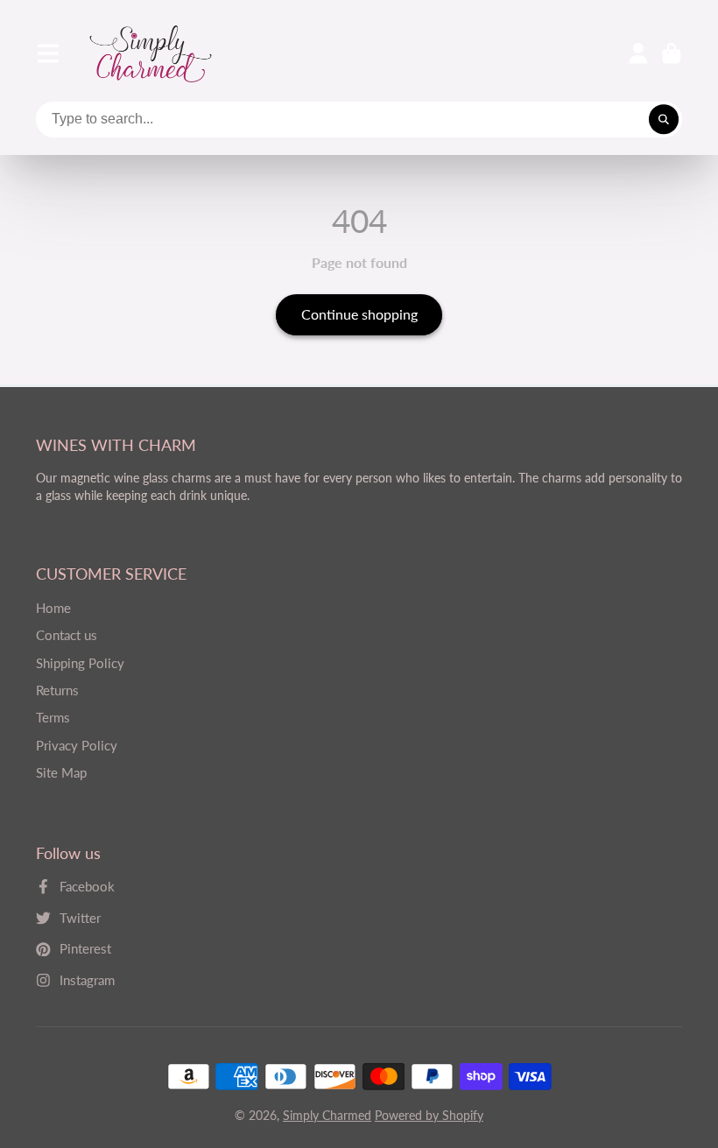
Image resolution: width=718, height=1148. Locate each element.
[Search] (664, 120)
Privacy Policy (76, 745)
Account (638, 53)
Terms (53, 717)
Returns (57, 690)
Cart (671, 53)
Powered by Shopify (429, 1115)
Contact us (66, 635)
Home (53, 608)
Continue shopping (359, 314)
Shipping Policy (80, 663)
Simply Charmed (327, 1115)
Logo (150, 53)
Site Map (61, 772)
